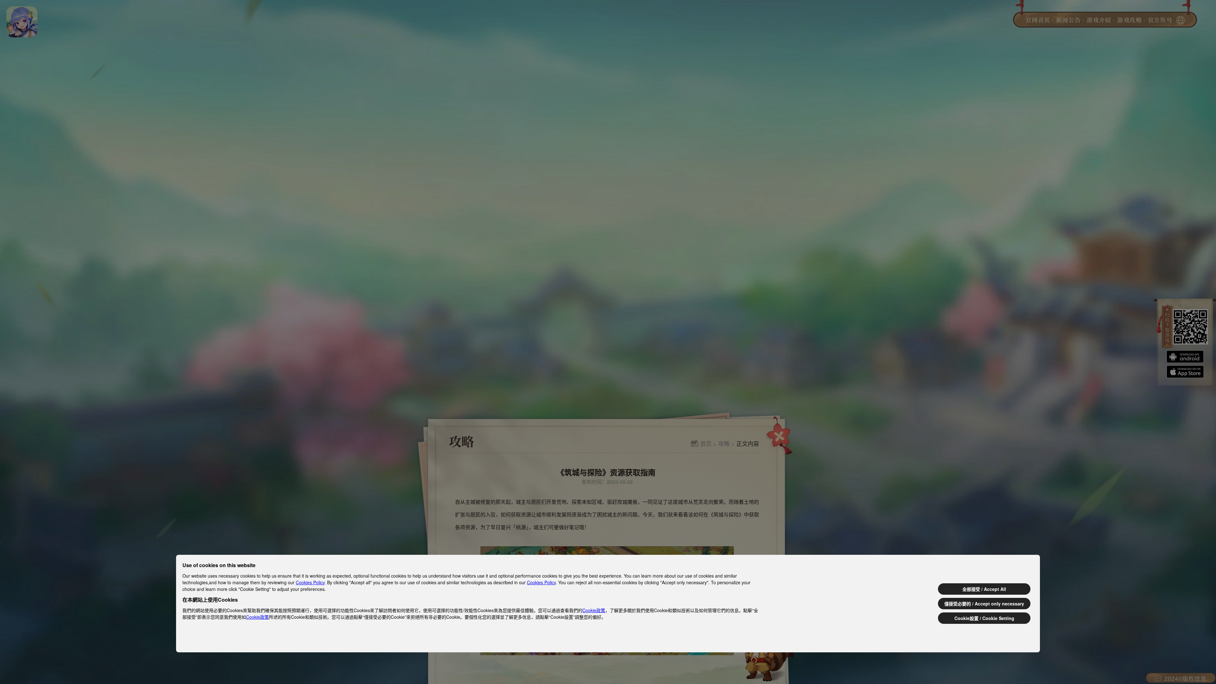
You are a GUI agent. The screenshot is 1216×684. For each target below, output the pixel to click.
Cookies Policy (310, 582)
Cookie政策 (593, 610)
